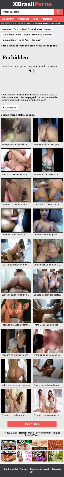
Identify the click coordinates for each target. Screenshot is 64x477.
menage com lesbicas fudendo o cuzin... (21, 144)
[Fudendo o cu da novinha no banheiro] (16, 401)
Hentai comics (26, 433)
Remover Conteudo (40, 469)
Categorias (23, 19)
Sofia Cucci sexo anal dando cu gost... (20, 174)
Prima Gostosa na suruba (46, 325)
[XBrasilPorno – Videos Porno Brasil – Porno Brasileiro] (32, 6)
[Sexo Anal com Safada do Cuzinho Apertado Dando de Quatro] (48, 160)
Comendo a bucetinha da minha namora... (22, 234)
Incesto (48, 29)
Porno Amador (9, 40)
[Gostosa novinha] (39, 461)
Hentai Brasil (10, 433)
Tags (35, 19)
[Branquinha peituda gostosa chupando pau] (48, 341)
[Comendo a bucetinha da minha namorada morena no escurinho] (16, 220)
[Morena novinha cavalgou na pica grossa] (48, 130)
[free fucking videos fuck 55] (24, 449)
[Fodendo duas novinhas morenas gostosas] (48, 401)
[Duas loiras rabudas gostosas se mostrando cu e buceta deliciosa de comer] (48, 281)
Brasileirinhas (35, 29)
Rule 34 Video (32, 435)
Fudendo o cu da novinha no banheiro (20, 415)
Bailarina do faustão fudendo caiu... (19, 355)
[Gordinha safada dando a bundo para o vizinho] (48, 251)
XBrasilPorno (7, 23)
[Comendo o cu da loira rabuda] (16, 190)
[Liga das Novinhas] (8, 461)
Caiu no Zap (20, 29)
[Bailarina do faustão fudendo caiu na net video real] (16, 341)
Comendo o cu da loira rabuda (16, 204)
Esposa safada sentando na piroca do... (21, 295)
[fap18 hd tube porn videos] (8, 449)
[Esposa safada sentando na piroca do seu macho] (16, 281)
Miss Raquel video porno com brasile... (20, 265)
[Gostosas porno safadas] (24, 461)
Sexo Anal (24, 40)
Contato (24, 469)
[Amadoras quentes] (55, 449)
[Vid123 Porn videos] (39, 449)
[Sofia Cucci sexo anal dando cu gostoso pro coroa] (16, 160)
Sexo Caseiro (23, 34)
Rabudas (47, 34)
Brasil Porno (8, 19)
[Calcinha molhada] (55, 461)
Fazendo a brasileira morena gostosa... (20, 325)
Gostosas (36, 40)
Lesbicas (21, 23)
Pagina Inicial (11, 469)
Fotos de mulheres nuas (48, 433)
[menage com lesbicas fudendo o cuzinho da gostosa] (16, 130)
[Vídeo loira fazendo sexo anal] (16, 371)
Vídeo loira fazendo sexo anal (16, 385)
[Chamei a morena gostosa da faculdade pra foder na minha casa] (48, 220)
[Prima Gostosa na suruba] (48, 311)
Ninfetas (36, 34)
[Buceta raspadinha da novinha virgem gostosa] (48, 371)
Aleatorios (47, 19)
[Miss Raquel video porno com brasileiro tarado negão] (16, 251)
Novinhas (6, 29)
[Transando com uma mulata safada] (48, 190)
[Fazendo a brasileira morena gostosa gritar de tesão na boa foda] (16, 311)
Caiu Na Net (8, 34)
